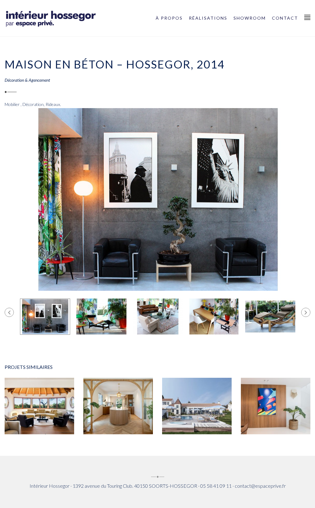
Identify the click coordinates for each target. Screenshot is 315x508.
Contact (285, 18)
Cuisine (21, 408)
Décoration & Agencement (27, 80)
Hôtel (197, 423)
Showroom (249, 18)
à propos (169, 18)
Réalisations (208, 18)
